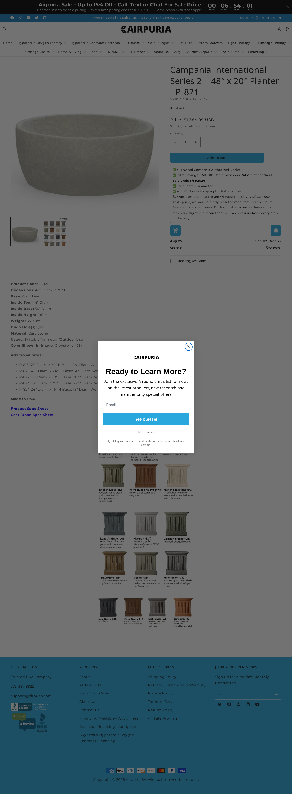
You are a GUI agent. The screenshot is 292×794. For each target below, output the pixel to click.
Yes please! (146, 419)
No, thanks (146, 432)
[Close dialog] (188, 347)
